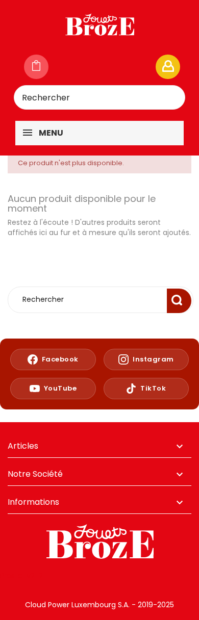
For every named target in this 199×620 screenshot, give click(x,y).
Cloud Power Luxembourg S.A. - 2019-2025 (99, 605)
